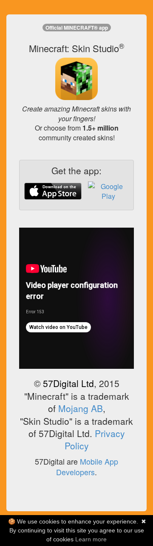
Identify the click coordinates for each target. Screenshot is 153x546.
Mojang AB (80, 408)
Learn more (91, 539)
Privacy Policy (95, 439)
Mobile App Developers (87, 466)
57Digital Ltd (68, 383)
